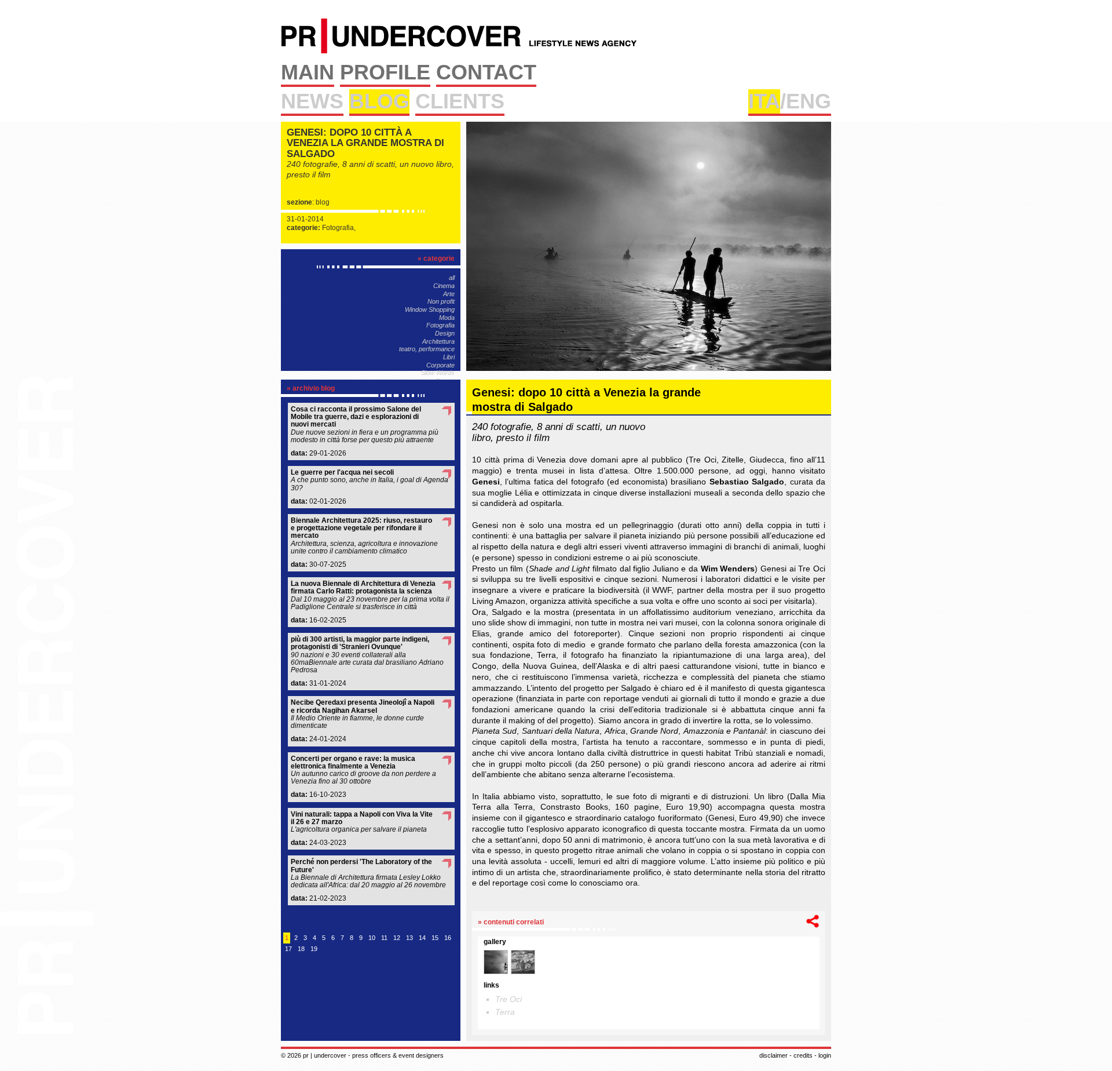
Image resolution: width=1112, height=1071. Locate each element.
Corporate (440, 365)
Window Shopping (430, 309)
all (452, 277)
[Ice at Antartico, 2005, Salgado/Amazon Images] (523, 962)
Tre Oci (508, 999)
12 (396, 937)
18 (301, 948)
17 (288, 948)
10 (371, 937)
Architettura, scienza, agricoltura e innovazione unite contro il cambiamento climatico (364, 536)
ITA (764, 101)
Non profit (441, 301)
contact (486, 72)
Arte (449, 293)
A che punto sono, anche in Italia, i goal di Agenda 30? (369, 480)
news (312, 101)
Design (445, 333)
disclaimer (773, 1055)
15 (434, 937)
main (307, 72)
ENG (808, 101)
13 (409, 937)
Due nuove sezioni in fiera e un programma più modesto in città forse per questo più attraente (364, 425)
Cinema (444, 285)
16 (447, 937)
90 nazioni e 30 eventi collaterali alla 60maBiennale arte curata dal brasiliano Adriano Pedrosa (367, 655)
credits (803, 1055)
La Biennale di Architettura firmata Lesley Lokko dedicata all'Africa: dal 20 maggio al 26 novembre (368, 873)
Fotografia (440, 325)
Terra (505, 1012)
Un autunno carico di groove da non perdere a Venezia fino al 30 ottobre (363, 770)
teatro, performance (427, 348)
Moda (447, 317)
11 (384, 937)
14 (422, 937)
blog (379, 101)
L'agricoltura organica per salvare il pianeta (362, 822)
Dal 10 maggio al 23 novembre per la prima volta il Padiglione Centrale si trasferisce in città (370, 595)
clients (459, 101)
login (824, 1055)
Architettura (438, 341)
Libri (449, 357)
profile (385, 72)
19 (313, 948)
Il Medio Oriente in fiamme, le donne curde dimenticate (362, 714)
